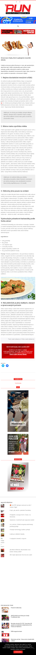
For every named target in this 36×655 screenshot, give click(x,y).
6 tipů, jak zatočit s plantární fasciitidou (20, 510)
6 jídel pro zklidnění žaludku (17, 534)
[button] (18, 9)
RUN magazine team (16, 631)
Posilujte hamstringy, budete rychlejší (20, 529)
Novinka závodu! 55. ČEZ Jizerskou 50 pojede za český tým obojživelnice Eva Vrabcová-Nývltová (21, 625)
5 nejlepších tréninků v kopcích (18, 538)
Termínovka (18, 383)
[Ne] (34, 648)
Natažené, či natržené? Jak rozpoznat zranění (22, 520)
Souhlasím (18, 651)
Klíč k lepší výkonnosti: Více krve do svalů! (21, 555)
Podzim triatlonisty (16, 607)
